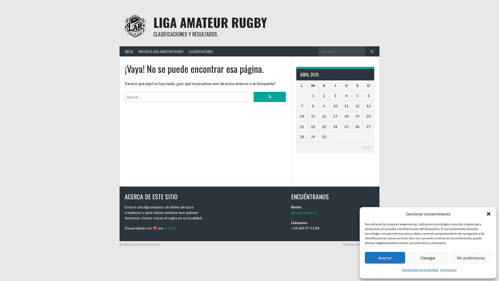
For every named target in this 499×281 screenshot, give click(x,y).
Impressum (449, 270)
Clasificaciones (201, 51)
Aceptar (385, 258)
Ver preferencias (471, 258)
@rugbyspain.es (304, 212)
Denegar (428, 258)
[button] (488, 213)
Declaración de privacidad (420, 270)
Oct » (367, 147)
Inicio (129, 51)
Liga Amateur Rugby (210, 22)
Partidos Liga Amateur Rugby (160, 51)
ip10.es (170, 228)
